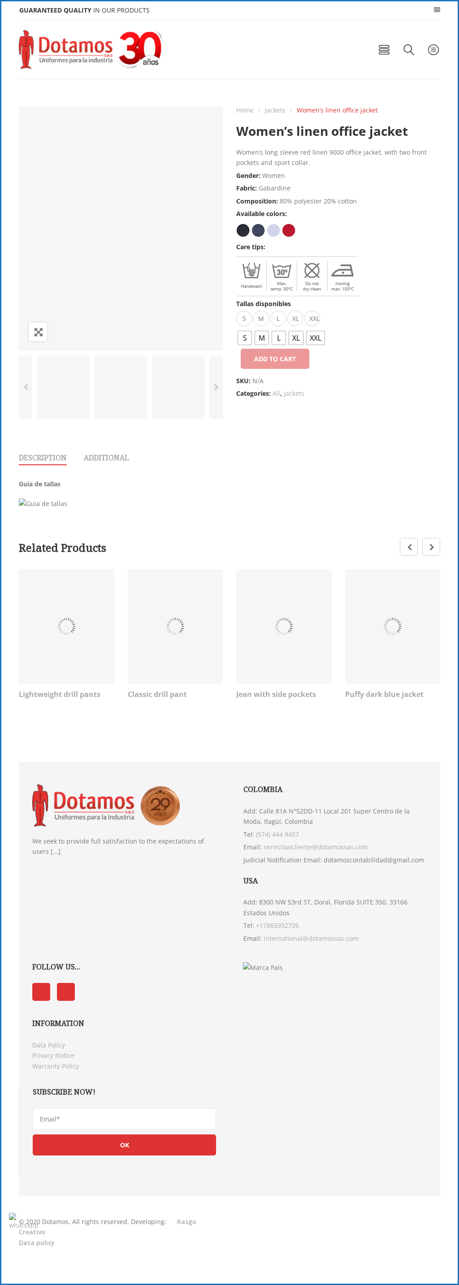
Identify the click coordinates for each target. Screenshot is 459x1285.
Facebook (41, 992)
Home (245, 110)
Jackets (275, 110)
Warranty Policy (55, 1066)
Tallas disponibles (263, 303)
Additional (106, 458)
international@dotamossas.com (311, 938)
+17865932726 (277, 925)
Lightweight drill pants (59, 694)
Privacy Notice (53, 1055)
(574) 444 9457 (277, 834)
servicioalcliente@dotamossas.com (316, 847)
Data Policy (48, 1045)
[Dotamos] (93, 49)
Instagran (66, 992)
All (276, 393)
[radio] (244, 338)
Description (43, 458)
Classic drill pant (157, 694)
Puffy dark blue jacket (384, 694)
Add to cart (275, 359)
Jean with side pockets (276, 694)
